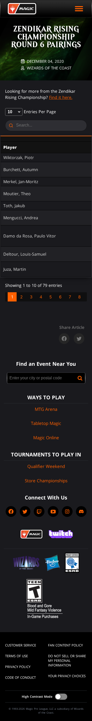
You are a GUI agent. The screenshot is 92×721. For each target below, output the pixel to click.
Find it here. (60, 97)
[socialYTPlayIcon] (53, 511)
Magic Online (46, 438)
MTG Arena (46, 409)
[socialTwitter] (25, 511)
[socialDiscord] (81, 511)
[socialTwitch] (39, 511)
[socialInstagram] (67, 511)
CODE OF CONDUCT (20, 677)
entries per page (39, 111)
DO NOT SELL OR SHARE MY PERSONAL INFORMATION (67, 660)
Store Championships (46, 481)
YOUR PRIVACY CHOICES (67, 676)
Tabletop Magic (46, 423)
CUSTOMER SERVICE (20, 645)
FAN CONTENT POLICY (65, 645)
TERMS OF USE (16, 656)
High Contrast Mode (37, 696)
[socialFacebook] (11, 511)
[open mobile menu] (79, 8)
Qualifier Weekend (46, 466)
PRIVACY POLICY (17, 666)
